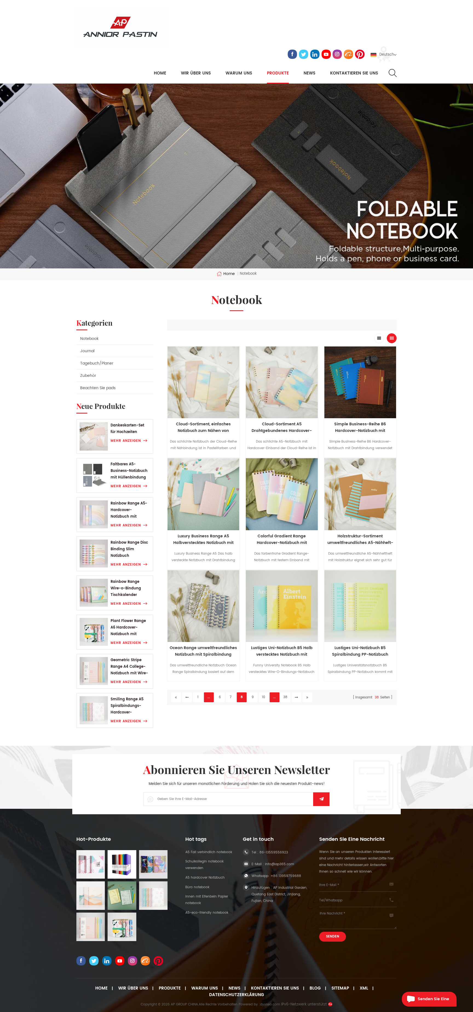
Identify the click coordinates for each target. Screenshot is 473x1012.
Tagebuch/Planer (96, 363)
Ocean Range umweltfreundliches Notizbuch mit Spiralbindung (203, 651)
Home (160, 73)
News (309, 73)
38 (285, 697)
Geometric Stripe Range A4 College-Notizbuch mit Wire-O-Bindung (129, 667)
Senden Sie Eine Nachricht (433, 1001)
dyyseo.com (270, 1004)
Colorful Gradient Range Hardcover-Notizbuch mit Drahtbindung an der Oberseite (281, 539)
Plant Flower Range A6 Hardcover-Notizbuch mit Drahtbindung (128, 628)
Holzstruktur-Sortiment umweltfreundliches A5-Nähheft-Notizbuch (360, 539)
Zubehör (88, 375)
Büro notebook (197, 887)
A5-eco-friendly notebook (206, 912)
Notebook (89, 339)
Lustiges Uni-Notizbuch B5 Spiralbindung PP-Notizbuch (360, 651)
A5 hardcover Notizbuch (205, 877)
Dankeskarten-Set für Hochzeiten (127, 429)
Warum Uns (239, 73)
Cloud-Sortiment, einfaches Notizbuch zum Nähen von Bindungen (203, 427)
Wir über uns (196, 73)
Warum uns (204, 988)
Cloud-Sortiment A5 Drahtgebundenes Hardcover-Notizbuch (282, 427)
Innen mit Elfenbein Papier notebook (206, 900)
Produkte (278, 73)
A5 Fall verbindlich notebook (208, 852)
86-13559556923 (273, 852)
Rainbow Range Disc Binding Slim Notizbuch (129, 549)
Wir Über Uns (133, 988)
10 (263, 697)
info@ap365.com (279, 864)
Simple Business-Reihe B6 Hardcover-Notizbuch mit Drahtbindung (360, 427)
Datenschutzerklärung (236, 995)
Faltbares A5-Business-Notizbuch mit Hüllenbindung (129, 470)
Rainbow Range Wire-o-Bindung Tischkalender (126, 588)
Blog (315, 988)
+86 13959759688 (286, 876)
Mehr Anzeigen (126, 440)
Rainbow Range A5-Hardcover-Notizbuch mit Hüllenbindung (129, 510)
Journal (87, 351)
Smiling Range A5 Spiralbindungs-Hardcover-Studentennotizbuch (129, 706)
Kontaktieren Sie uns (354, 73)
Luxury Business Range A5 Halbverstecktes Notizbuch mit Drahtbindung (203, 539)
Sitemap (340, 988)
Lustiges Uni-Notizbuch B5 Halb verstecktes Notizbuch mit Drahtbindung (282, 651)
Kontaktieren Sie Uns (275, 988)
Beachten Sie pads (98, 388)
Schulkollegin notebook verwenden (204, 865)
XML (364, 988)
